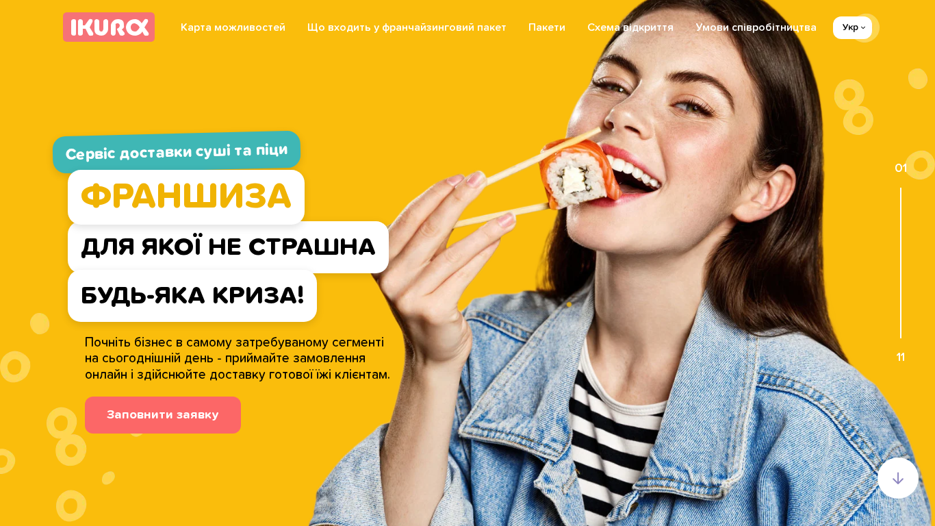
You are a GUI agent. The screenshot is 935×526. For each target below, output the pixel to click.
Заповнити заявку (163, 414)
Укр (850, 27)
